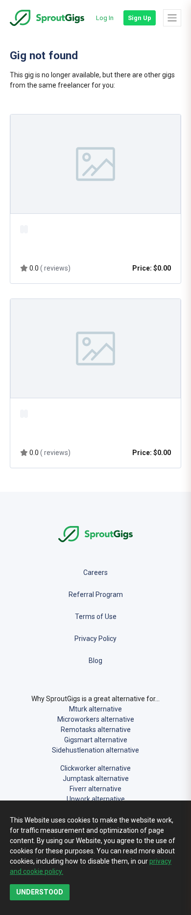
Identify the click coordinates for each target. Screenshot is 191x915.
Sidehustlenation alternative (95, 750)
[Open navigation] (172, 17)
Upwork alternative (96, 799)
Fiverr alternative (95, 789)
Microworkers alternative (95, 719)
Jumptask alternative (96, 778)
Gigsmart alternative (95, 740)
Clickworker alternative (95, 768)
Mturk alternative (95, 709)
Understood (39, 892)
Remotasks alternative (96, 729)
